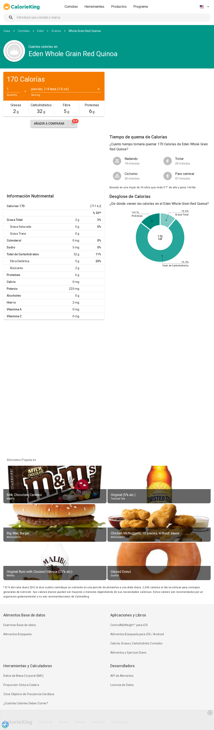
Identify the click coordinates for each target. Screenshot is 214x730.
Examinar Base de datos (19, 625)
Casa (6, 31)
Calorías (13, 206)
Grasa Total (15, 219)
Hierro (11, 302)
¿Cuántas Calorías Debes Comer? (25, 703)
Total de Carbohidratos (23, 254)
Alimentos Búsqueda (17, 634)
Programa (140, 7)
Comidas (71, 7)
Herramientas (94, 7)
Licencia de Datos (122, 685)
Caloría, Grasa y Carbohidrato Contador (136, 643)
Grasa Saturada (20, 226)
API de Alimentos (122, 675)
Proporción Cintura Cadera (21, 685)
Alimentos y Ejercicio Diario (128, 652)
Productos (119, 7)
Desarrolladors (122, 666)
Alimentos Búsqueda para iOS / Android (137, 634)
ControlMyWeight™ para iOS (129, 625)
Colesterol (14, 240)
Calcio (11, 281)
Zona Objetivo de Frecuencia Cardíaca (28, 694)
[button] (204, 6)
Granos (56, 31)
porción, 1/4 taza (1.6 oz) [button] (50, 89)
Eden (40, 31)
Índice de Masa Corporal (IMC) (23, 675)
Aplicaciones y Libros (128, 615)
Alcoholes (14, 295)
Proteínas (13, 275)
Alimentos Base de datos (24, 615)
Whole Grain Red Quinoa (85, 31)
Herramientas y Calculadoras (27, 666)
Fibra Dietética (19, 261)
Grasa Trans (18, 233)
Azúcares (16, 268)
